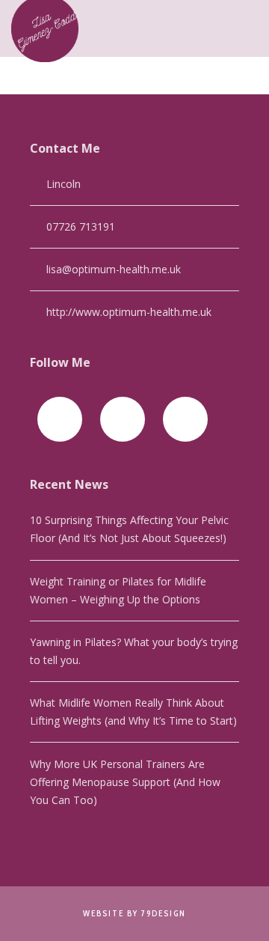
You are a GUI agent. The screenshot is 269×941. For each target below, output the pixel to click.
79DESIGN (163, 913)
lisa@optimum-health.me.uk (113, 269)
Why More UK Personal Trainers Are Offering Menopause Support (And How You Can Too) (125, 782)
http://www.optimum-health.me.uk (128, 312)
